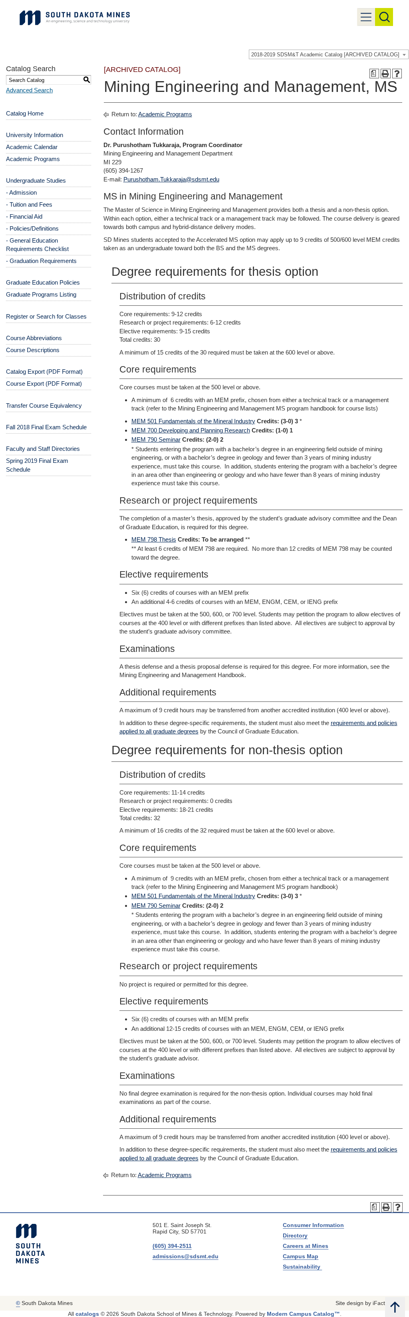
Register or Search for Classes (46, 316)
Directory (295, 1235)
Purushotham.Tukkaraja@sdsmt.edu (171, 179)
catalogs (87, 1314)
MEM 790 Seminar (156, 439)
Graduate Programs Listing (41, 294)
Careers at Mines (305, 1246)
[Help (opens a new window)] (397, 74)
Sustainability (302, 1266)
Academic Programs (33, 158)
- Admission (21, 192)
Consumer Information (313, 1225)
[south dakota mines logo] (74, 17)
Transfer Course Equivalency (44, 405)
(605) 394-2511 (172, 1246)
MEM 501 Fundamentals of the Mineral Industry (193, 421)
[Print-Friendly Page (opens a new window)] (386, 74)
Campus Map (300, 1256)
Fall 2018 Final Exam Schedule (46, 427)
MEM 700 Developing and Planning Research (190, 430)
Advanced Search (29, 90)
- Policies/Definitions (32, 228)
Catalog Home (25, 113)
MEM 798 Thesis (153, 539)
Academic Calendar (32, 146)
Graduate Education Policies (43, 282)
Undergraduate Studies (36, 180)
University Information (34, 135)
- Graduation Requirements (41, 260)
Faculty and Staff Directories (43, 448)
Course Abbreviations (34, 338)
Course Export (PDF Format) (44, 383)
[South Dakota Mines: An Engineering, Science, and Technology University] (30, 1244)
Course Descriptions (33, 350)
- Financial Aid (24, 216)
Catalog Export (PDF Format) (44, 371)
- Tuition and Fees (29, 204)
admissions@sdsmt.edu (185, 1256)
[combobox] (329, 54)
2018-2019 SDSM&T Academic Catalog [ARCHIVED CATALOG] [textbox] (325, 55)
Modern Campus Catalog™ (303, 1314)
